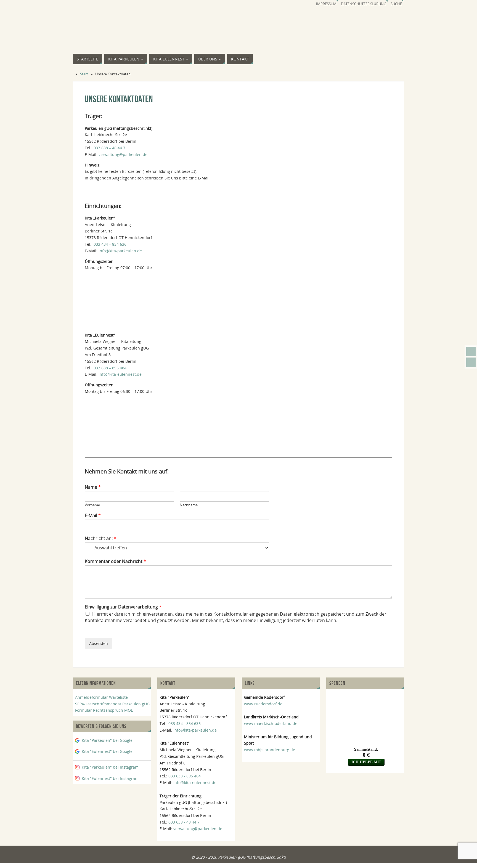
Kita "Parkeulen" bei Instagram (110, 767)
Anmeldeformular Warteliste (101, 697)
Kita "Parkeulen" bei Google (107, 740)
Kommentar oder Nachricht (115, 561)
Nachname (189, 505)
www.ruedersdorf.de (263, 703)
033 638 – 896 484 (110, 367)
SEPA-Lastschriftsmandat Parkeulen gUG (112, 703)
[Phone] (471, 362)
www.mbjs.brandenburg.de (269, 749)
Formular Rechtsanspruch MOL (104, 710)
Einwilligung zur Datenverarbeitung (123, 607)
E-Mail (93, 515)
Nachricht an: (100, 538)
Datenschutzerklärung (363, 4)
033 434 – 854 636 (110, 244)
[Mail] (471, 351)
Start (84, 74)
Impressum (326, 4)
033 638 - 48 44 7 (184, 822)
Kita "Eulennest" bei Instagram (110, 778)
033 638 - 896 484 (184, 776)
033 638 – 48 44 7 (109, 147)
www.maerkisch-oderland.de (270, 723)
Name (93, 487)
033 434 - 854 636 (184, 723)
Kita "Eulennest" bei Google (107, 751)
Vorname (92, 505)
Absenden (98, 643)
